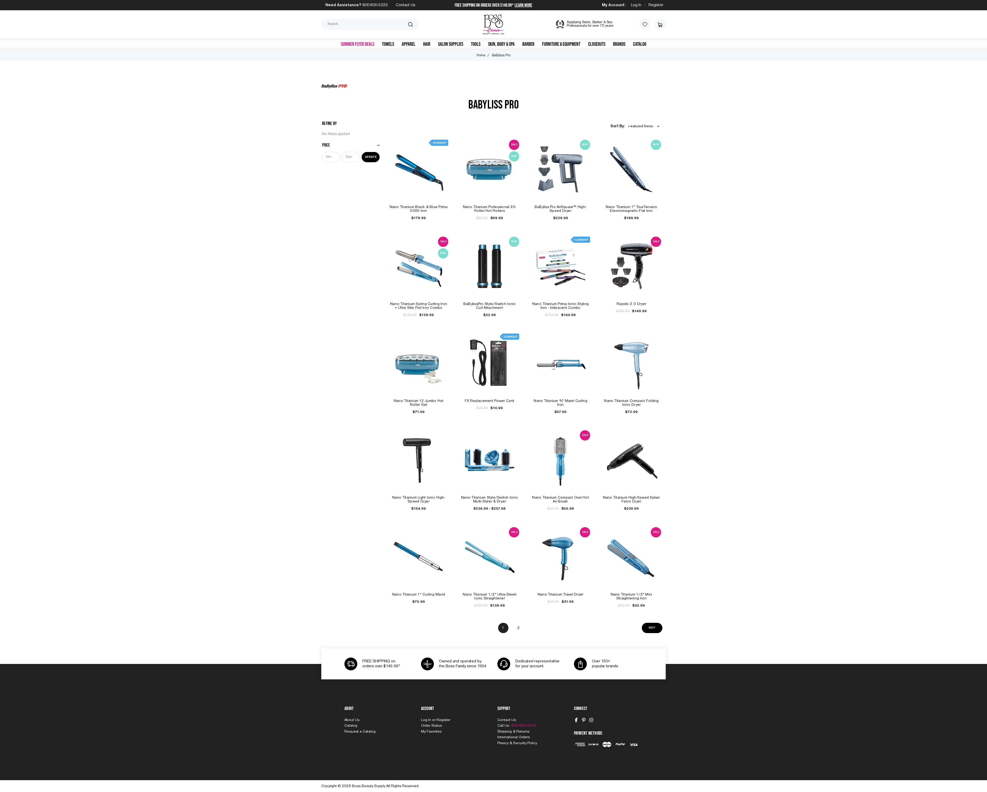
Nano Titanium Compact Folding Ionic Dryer (631, 402)
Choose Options (490, 465)
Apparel (408, 44)
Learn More (523, 5)
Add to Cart (419, 175)
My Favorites (431, 731)
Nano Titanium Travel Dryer (560, 594)
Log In (636, 5)
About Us (351, 720)
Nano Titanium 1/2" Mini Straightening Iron (631, 596)
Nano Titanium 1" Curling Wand (418, 594)
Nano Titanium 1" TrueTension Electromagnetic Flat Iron (631, 208)
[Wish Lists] (645, 24)
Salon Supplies (450, 44)
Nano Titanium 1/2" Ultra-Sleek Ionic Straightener (489, 596)
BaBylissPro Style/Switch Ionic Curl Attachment (489, 305)
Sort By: (617, 126)
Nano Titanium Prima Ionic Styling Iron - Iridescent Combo (560, 305)
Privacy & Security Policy (517, 743)
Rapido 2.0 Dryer (631, 303)
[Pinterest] (583, 720)
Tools (475, 44)
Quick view (418, 163)
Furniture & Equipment (561, 44)
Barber (528, 44)
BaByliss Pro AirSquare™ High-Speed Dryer (560, 208)
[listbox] (644, 126)
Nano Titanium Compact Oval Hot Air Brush (560, 499)
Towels (388, 44)
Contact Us (405, 5)
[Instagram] (591, 720)
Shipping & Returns (513, 731)
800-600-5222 (375, 5)
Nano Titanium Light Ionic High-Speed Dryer (418, 499)
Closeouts (596, 44)
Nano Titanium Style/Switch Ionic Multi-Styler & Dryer (489, 499)
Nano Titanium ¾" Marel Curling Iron (560, 402)
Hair (426, 44)
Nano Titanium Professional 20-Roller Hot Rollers (489, 208)
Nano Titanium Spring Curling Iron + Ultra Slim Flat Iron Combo (418, 305)
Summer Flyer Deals (357, 44)
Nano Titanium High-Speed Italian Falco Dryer (631, 499)
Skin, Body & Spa (501, 44)
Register (655, 5)
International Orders (513, 737)
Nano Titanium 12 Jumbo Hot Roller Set (419, 402)
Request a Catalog (360, 731)
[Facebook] (576, 720)
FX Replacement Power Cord (489, 400)
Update (371, 157)
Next (652, 628)
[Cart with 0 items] (660, 24)
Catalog (639, 44)
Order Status (431, 725)
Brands (619, 44)
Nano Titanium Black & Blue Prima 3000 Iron (419, 208)
